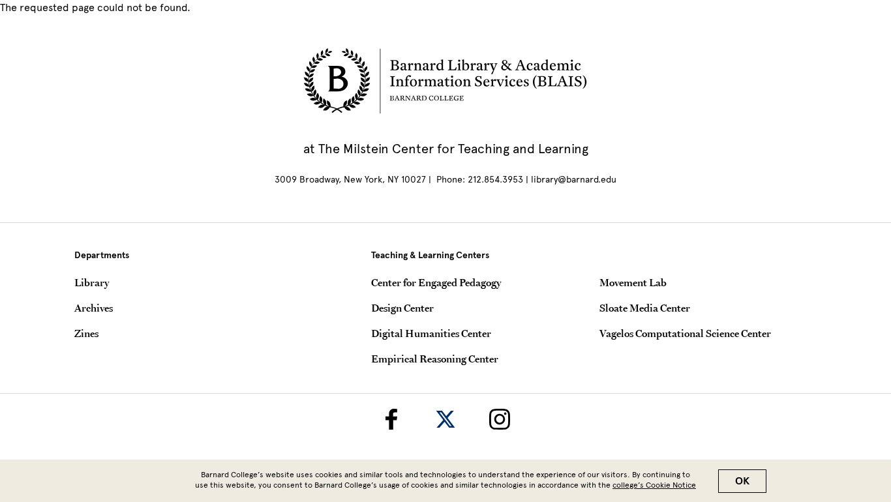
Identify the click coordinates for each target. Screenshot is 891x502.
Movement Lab (633, 282)
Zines (86, 333)
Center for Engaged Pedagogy (436, 282)
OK (742, 481)
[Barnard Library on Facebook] (391, 419)
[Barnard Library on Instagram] (499, 419)
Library (91, 282)
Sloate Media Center (644, 307)
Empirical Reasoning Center (434, 358)
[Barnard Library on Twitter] (445, 419)
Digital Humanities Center (431, 333)
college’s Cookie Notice (654, 485)
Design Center (402, 307)
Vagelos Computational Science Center (685, 333)
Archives (93, 307)
